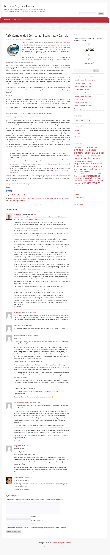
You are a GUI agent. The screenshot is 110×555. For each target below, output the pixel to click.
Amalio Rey (77, 109)
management (95, 172)
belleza (92, 150)
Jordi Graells (17, 312)
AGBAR (96, 147)
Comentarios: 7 (29, 39)
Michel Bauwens (14, 65)
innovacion (60, 198)
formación (98, 166)
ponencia (28, 65)
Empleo (90, 161)
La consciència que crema (61, 43)
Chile (86, 156)
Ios (102, 170)
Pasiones (15, 195)
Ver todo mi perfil (89, 63)
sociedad (82, 180)
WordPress (54, 546)
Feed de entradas (79, 197)
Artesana (86, 150)
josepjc (16, 446)
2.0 (80, 147)
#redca (76, 147)
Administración (87, 147)
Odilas (16, 477)
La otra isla (86, 109)
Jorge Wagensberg (82, 171)
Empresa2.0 (96, 163)
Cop (75, 161)
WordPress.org (78, 204)
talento (77, 183)
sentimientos (93, 178)
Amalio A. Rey (18, 214)
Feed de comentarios (80, 201)
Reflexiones (88, 105)
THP (82, 183)
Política (82, 178)
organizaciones (20, 201)
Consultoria (96, 158)
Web (32, 524)
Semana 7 (89, 83)
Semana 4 (88, 86)
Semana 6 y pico (90, 80)
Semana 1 (83, 99)
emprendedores (39, 198)
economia (31, 198)
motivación (77, 174)
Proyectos (27, 195)
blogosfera (80, 152)
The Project (17, 19)
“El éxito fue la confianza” (20, 84)
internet (67, 198)
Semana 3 (83, 93)
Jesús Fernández (19, 335)
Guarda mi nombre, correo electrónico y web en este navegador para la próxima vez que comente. (36, 527)
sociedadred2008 (97, 180)
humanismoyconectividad (21, 403)
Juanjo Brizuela (78, 80)
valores (88, 183)
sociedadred (88, 180)
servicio (76, 180)
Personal (7, 19)
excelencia (88, 166)
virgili (15, 325)
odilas (19, 39)
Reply (35, 214)
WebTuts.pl (66, 546)
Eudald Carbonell (29, 45)
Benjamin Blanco (79, 83)
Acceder (76, 194)
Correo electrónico (37, 520)
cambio (15, 198)
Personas (21, 195)
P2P (27, 201)
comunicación (94, 156)
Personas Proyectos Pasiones (20, 6)
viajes (96, 183)
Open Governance (90, 174)
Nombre (34, 517)
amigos (78, 149)
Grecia (75, 170)
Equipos (79, 166)
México (83, 174)
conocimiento (23, 198)
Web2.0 (77, 185)
